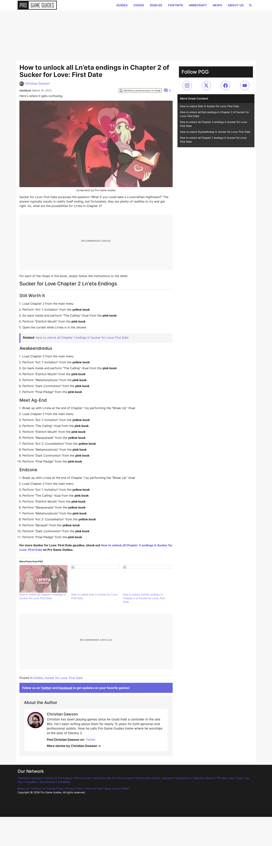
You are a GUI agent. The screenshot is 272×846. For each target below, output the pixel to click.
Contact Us (38, 788)
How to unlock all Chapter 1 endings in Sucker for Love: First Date (82, 337)
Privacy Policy (74, 788)
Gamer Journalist (162, 778)
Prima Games (83, 778)
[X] (206, 85)
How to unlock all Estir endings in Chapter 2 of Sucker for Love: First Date (144, 598)
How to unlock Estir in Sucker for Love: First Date (209, 106)
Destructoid (143, 778)
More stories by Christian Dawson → (74, 746)
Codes (138, 5)
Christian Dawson (37, 83)
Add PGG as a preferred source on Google (142, 90)
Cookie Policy (55, 788)
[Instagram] (187, 85)
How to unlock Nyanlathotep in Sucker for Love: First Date (215, 131)
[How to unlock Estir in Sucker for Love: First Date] (95, 578)
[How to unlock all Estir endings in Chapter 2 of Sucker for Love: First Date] (147, 578)
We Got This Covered (120, 778)
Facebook (65, 688)
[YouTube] (244, 85)
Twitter (46, 688)
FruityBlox (31, 782)
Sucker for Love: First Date (64, 678)
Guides (121, 5)
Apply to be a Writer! (116, 788)
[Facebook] (225, 85)
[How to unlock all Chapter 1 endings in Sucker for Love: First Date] (43, 578)
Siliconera (99, 778)
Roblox (156, 5)
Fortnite (175, 5)
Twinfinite (23, 778)
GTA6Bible (64, 782)
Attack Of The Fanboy (58, 778)
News (217, 5)
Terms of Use (94, 788)
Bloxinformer (47, 782)
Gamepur (37, 778)
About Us (236, 5)
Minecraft (198, 5)
